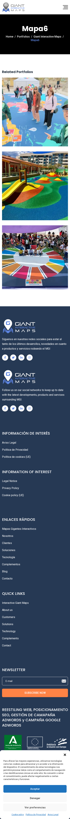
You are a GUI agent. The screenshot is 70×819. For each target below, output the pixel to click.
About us (7, 610)
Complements (10, 638)
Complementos (11, 564)
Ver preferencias (35, 807)
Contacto (7, 578)
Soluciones (8, 550)
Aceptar (35, 788)
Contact (6, 645)
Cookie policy (18, 814)
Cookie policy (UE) (13, 495)
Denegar (35, 798)
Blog (4, 571)
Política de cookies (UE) (16, 456)
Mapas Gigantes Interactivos (19, 528)
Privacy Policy (10, 488)
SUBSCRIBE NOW (35, 692)
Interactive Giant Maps (15, 602)
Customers (8, 617)
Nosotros (7, 536)
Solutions (7, 624)
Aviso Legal (53, 814)
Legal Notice (9, 481)
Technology (9, 631)
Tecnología (8, 557)
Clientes (7, 543)
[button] (65, 754)
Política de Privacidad (36, 814)
